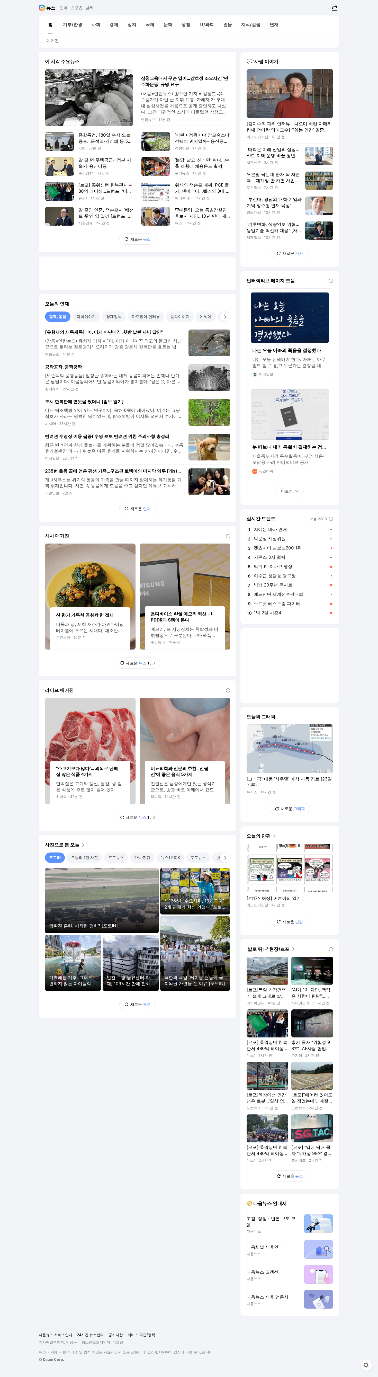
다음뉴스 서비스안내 (55, 1334)
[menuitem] (50, 24)
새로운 (140, 239)
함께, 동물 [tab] (57, 316)
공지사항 (116, 1334)
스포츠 (76, 7)
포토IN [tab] (55, 857)
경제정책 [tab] (114, 316)
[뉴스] (50, 7)
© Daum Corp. (51, 1359)
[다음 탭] (225, 317)
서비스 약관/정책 (141, 1334)
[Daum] (42, 7)
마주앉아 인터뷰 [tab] (146, 316)
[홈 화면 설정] (366, 1365)
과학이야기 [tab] (86, 316)
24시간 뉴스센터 (90, 1334)
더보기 (287, 491)
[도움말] (228, 536)
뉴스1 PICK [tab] (170, 857)
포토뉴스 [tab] (116, 857)
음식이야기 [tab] (180, 316)
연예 (64, 7)
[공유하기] (334, 7)
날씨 (89, 7)
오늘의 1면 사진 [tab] (84, 857)
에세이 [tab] (205, 316)
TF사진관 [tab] (142, 857)
